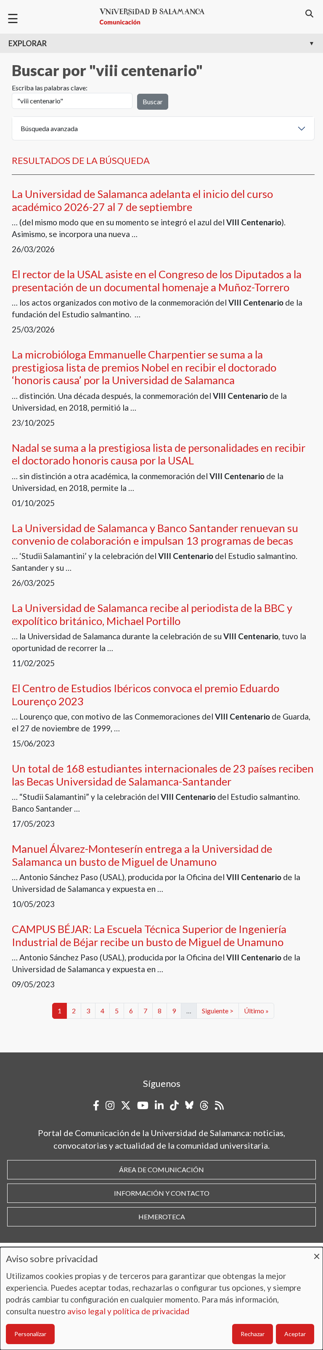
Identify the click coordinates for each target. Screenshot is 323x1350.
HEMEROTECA (161, 1217)
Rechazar (253, 1333)
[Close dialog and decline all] (316, 1252)
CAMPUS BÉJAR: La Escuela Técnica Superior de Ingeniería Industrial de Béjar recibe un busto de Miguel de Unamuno (149, 935)
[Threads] (204, 1105)
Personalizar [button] (30, 1333)
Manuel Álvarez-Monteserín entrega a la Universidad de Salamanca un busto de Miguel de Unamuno (142, 854)
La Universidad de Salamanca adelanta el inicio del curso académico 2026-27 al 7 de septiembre (142, 200)
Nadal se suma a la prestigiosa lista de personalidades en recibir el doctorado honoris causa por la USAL (158, 454)
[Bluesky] (189, 1105)
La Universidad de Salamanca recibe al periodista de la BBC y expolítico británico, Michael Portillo (152, 614)
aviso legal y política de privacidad (128, 1311)
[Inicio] (156, 16)
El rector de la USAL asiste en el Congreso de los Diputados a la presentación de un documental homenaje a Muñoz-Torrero (157, 280)
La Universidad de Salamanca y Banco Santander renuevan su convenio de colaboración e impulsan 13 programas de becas (155, 534)
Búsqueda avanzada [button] (49, 128)
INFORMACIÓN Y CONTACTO (161, 1193)
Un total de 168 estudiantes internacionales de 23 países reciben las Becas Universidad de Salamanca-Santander (163, 774)
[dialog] (161, 1298)
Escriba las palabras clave (49, 88)
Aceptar (295, 1333)
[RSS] (219, 1105)
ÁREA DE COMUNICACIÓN (161, 1169)
